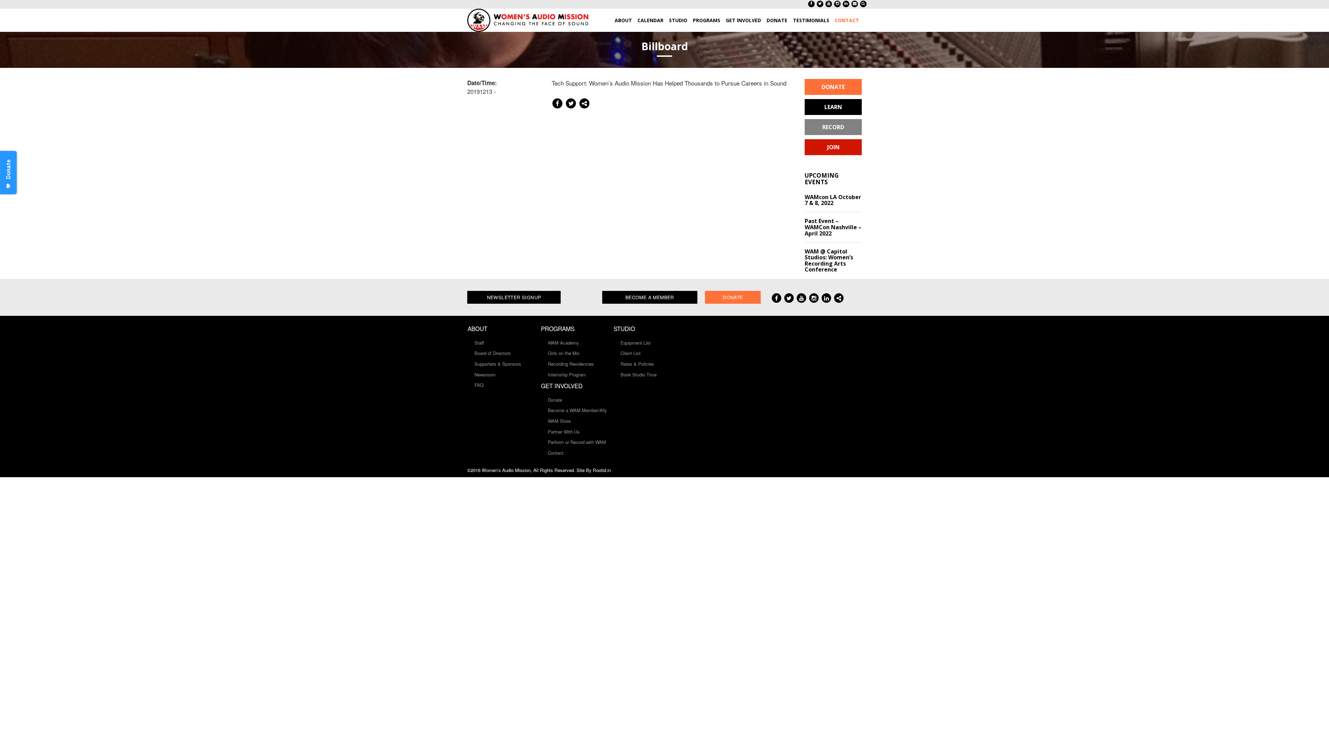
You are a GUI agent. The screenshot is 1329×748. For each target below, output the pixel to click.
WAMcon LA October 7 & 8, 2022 (833, 200)
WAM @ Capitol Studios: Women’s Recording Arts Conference (829, 261)
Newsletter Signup (514, 297)
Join (833, 147)
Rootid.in (602, 470)
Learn (833, 107)
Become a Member (649, 297)
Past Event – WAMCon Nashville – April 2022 (833, 227)
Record (833, 127)
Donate (833, 87)
